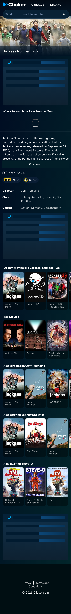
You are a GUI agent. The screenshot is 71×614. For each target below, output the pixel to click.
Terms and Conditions (38, 584)
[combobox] (36, 14)
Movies (55, 5)
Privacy (26, 583)
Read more (35, 164)
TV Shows (36, 5)
